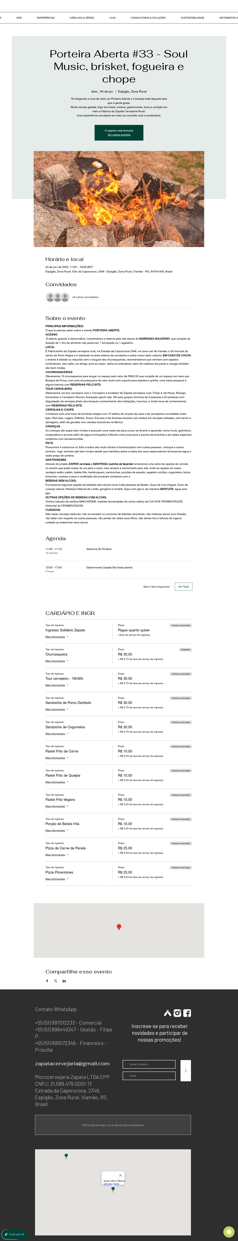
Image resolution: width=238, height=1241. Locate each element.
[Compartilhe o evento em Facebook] (47, 981)
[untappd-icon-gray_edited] (167, 1013)
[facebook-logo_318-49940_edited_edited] (187, 1013)
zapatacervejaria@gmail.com (72, 1063)
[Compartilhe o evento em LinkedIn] (64, 981)
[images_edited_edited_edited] (177, 1013)
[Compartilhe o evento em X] (55, 981)
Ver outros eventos (119, 134)
